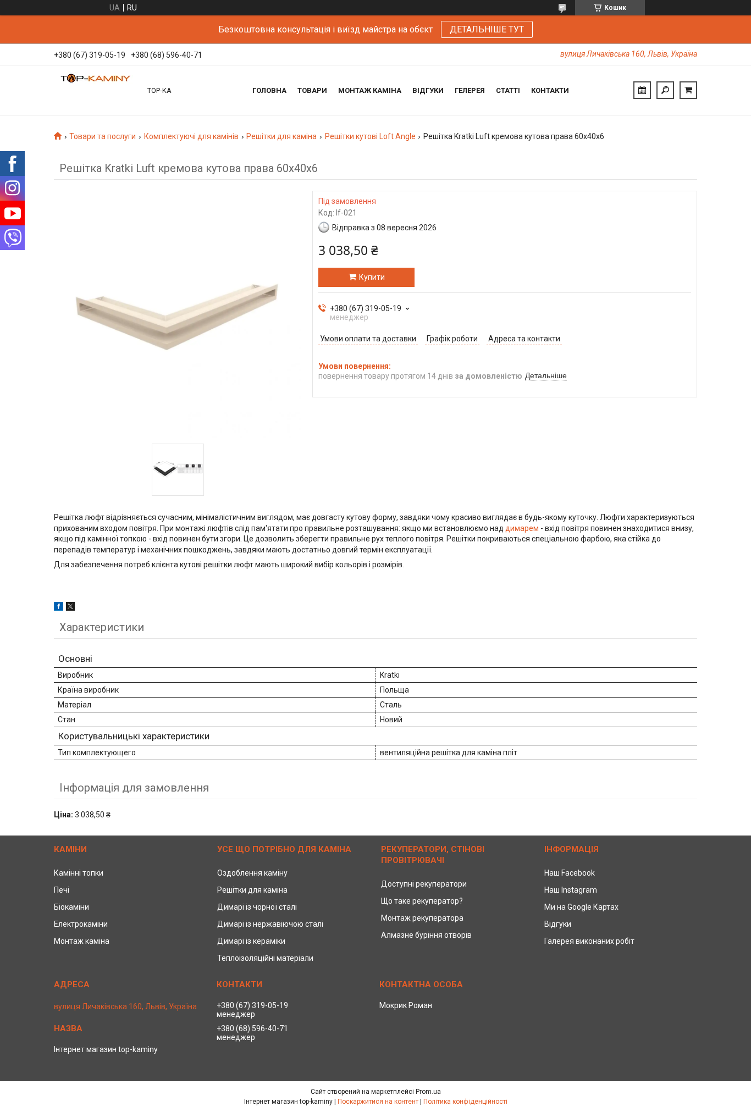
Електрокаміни (81, 924)
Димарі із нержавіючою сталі (270, 924)
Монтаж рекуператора (422, 918)
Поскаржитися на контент (378, 1101)
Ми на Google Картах (581, 907)
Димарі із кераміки (251, 941)
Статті (508, 90)
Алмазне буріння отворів (426, 935)
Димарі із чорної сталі (257, 907)
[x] (70, 608)
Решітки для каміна (281, 136)
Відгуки (428, 90)
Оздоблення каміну (252, 872)
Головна (269, 90)
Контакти (550, 90)
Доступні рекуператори (424, 883)
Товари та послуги (102, 136)
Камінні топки (78, 872)
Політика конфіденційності (465, 1101)
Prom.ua (428, 1092)
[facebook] (58, 608)
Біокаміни (71, 907)
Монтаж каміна (369, 90)
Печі (61, 890)
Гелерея (470, 90)
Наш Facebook (569, 872)
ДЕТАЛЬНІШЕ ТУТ (487, 29)
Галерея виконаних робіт (589, 941)
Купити (372, 277)
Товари (312, 90)
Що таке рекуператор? (422, 901)
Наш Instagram (570, 890)
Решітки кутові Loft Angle (370, 136)
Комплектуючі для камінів (191, 136)
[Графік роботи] (642, 90)
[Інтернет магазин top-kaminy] (95, 90)
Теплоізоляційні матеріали (265, 958)
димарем (522, 528)
